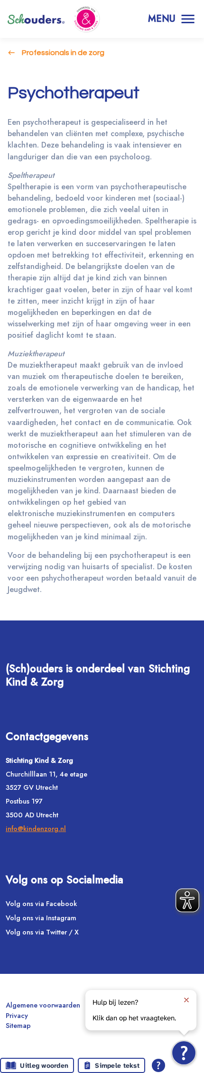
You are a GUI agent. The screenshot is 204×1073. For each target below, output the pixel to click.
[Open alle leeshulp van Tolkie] (158, 1065)
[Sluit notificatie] (186, 1000)
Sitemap (18, 1025)
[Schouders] (36, 19)
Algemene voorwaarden (43, 1005)
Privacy (17, 1015)
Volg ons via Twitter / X (42, 932)
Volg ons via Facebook (41, 903)
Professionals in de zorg (63, 52)
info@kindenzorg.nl (36, 828)
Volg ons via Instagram (41, 918)
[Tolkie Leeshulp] (183, 1052)
